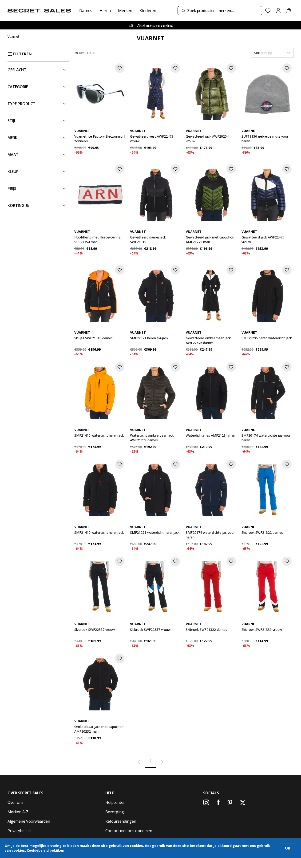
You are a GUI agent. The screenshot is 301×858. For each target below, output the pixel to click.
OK (287, 848)
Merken (125, 10)
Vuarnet (13, 36)
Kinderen (147, 10)
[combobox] (220, 10)
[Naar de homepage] (39, 10)
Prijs (12, 188)
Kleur (13, 171)
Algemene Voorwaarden (29, 821)
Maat (13, 154)
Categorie (18, 86)
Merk (12, 137)
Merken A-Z (18, 811)
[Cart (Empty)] (288, 10)
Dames (85, 10)
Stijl (12, 120)
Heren (105, 10)
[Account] (278, 10)
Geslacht (17, 69)
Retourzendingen (120, 821)
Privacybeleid (19, 830)
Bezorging (114, 811)
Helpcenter (115, 802)
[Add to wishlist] (119, 68)
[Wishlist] (268, 11)
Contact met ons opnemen (128, 830)
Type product (22, 103)
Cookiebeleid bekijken (45, 850)
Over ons (16, 802)
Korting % (18, 205)
